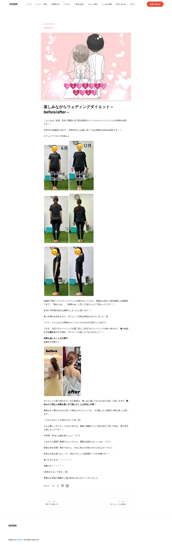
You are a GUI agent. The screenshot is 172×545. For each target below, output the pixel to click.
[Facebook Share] (57, 485)
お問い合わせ (121, 4)
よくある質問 (107, 4)
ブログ (132, 4)
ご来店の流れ (79, 4)
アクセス (66, 4)
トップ (28, 4)
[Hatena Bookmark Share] (67, 485)
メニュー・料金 (41, 4)
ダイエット (48, 28)
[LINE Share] (62, 485)
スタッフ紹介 (93, 4)
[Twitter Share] (53, 485)
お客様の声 (55, 4)
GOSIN (12, 525)
